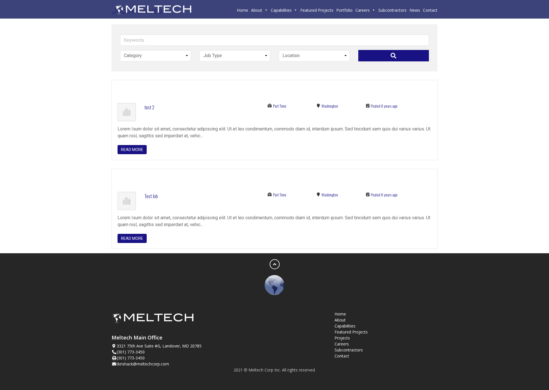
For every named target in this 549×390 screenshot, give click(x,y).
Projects (342, 338)
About (256, 10)
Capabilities (281, 10)
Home (242, 10)
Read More (132, 149)
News (414, 10)
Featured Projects (316, 10)
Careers (362, 10)
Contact (430, 10)
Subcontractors (392, 10)
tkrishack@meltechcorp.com (143, 364)
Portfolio (344, 10)
